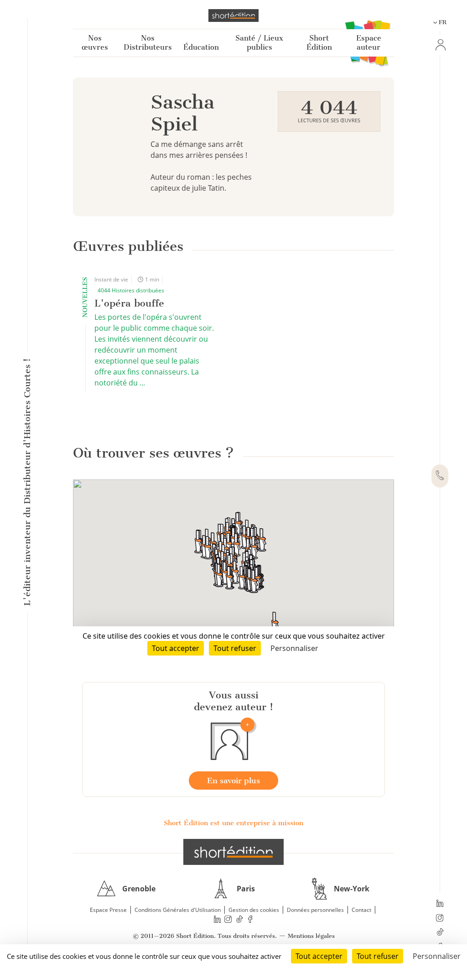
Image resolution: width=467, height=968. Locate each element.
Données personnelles (315, 910)
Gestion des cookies (253, 910)
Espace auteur (368, 43)
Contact (361, 910)
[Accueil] (233, 15)
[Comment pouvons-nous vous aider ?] (440, 476)
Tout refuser (378, 956)
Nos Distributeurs (148, 43)
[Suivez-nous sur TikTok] (440, 933)
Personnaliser (437, 956)
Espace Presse (108, 910)
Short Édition (319, 43)
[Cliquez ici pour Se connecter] (439, 45)
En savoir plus (233, 780)
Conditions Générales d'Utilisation (178, 910)
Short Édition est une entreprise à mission (233, 823)
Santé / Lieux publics (259, 43)
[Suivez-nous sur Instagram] (440, 918)
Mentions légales (311, 935)
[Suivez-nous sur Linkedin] (440, 904)
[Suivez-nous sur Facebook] (250, 919)
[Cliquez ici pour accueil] (233, 851)
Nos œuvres (95, 43)
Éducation (201, 47)
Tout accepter (319, 956)
